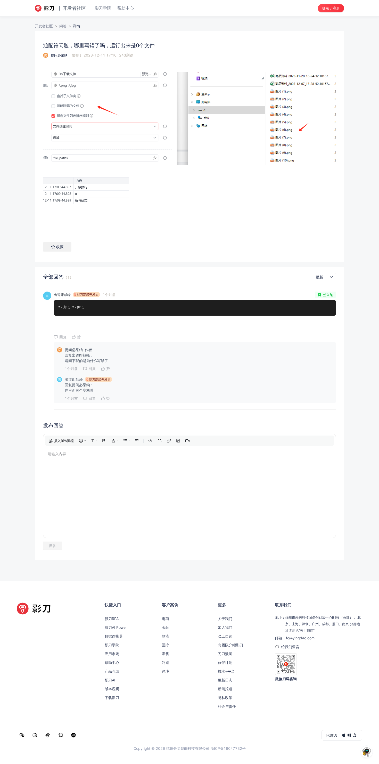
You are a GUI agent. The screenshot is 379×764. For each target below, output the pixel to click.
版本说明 (112, 689)
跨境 (165, 671)
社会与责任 (227, 706)
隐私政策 (225, 697)
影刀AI (110, 680)
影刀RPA (112, 618)
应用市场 (112, 654)
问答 (63, 26)
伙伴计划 (225, 662)
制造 (165, 662)
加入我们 (225, 627)
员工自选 (225, 636)
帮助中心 (112, 662)
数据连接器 (114, 636)
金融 (165, 627)
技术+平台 (226, 671)
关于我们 (225, 618)
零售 (165, 654)
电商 (165, 618)
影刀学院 (112, 645)
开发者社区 (44, 26)
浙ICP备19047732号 (228, 748)
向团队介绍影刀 (230, 645)
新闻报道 (225, 689)
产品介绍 (112, 671)
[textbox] (189, 147)
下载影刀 (112, 697)
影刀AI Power (116, 627)
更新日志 (225, 680)
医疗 (165, 645)
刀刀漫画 (225, 654)
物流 (165, 636)
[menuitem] (61, 441)
